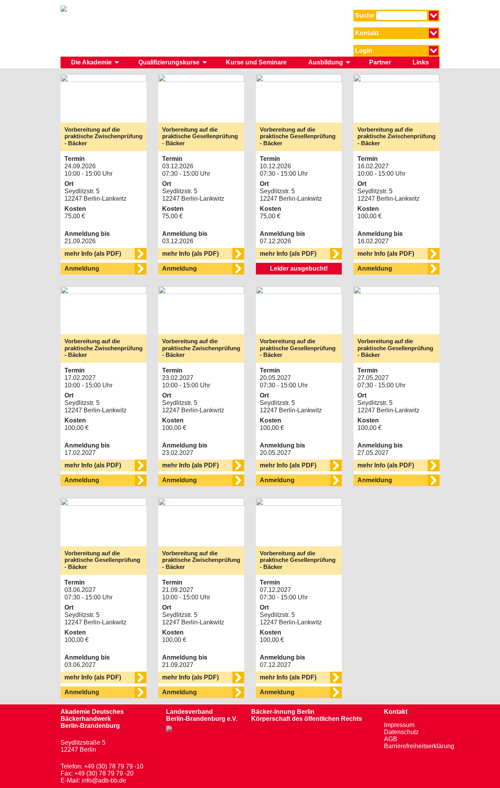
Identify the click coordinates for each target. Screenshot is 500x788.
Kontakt (395, 711)
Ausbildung (325, 62)
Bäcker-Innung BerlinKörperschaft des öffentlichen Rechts (306, 715)
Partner (380, 62)
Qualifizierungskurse (169, 62)
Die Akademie (91, 62)
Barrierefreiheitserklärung (419, 746)
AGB (390, 739)
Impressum (399, 725)
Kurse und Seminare (256, 62)
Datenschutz (401, 732)
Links (420, 62)
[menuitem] (94, 62)
